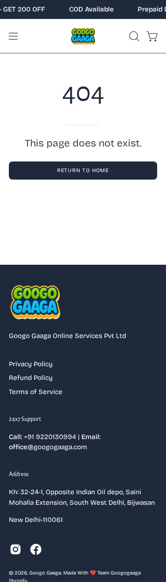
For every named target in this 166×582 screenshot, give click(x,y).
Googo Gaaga (45, 573)
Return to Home (83, 170)
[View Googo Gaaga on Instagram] (15, 549)
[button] (133, 36)
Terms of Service (35, 392)
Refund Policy (31, 378)
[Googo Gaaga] (83, 36)
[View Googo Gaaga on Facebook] (35, 549)
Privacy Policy (31, 364)
